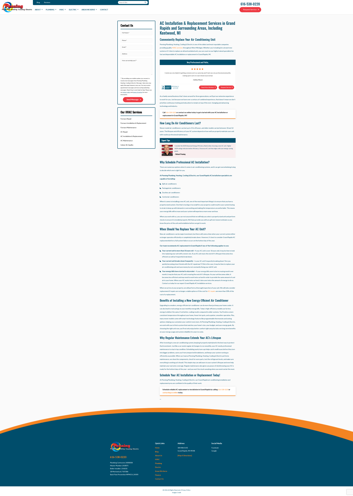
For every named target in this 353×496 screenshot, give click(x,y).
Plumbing (50, 10)
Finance (158, 475)
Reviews (47, 2)
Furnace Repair (126, 119)
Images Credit (176, 492)
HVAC (61, 10)
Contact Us (159, 479)
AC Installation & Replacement (131, 136)
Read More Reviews (207, 87)
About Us (158, 456)
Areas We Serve (88, 10)
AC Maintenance (127, 141)
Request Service (250, 9)
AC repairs (211, 291)
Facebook (215, 448)
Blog (38, 2)
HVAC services (177, 48)
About (38, 10)
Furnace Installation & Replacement (133, 123)
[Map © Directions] (185, 456)
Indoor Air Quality (127, 145)
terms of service (137, 92)
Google (214, 451)
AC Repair (124, 132)
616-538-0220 (250, 3)
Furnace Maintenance (128, 128)
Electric (72, 10)
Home (157, 448)
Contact (104, 10)
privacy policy (126, 92)
